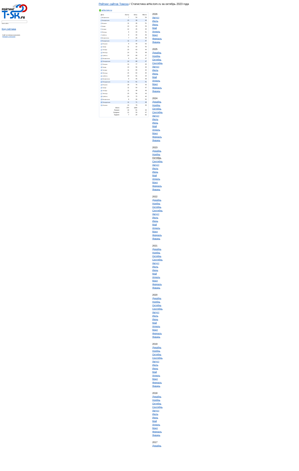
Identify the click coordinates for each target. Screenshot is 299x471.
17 (101, 64)
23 (101, 82)
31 (101, 105)
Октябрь (156, 59)
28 (101, 96)
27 (101, 93)
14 (101, 55)
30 (101, 102)
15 (101, 58)
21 (101, 76)
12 (101, 49)
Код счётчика (9, 29)
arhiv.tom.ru (107, 10)
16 (101, 61)
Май (154, 28)
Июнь (155, 24)
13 (101, 52)
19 (101, 70)
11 (101, 46)
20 (101, 73)
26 (101, 90)
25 (101, 87)
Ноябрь (156, 56)
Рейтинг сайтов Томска (114, 3)
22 (101, 79)
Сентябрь (157, 63)
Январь (156, 42)
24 (101, 85)
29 (101, 99)
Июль (155, 21)
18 (101, 67)
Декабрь (156, 52)
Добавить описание (8, 37)
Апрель (156, 31)
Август (155, 17)
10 (101, 44)
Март (155, 35)
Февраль (157, 38)
